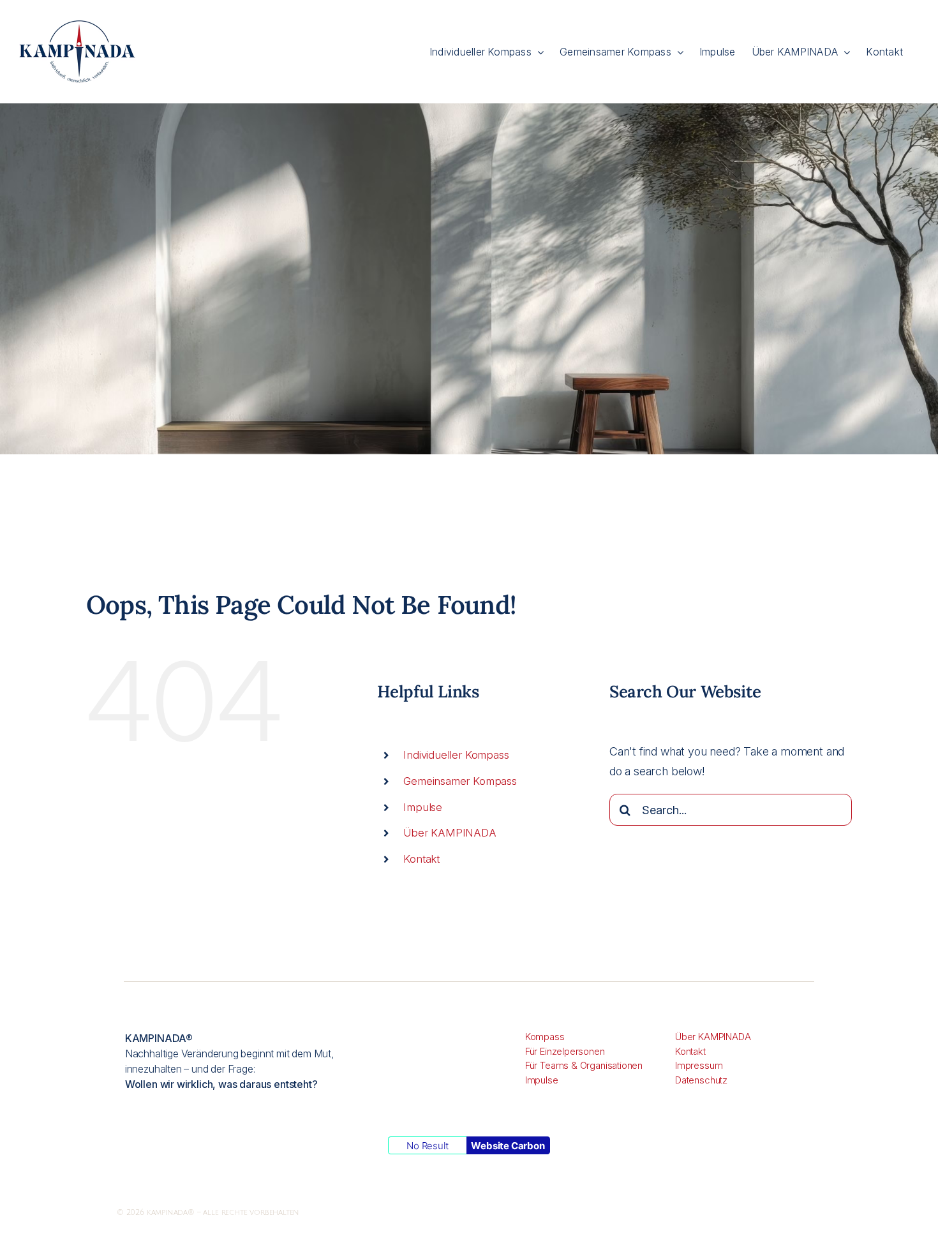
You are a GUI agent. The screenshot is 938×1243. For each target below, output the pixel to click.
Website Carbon (507, 1146)
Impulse (422, 807)
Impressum (698, 1065)
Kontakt (421, 858)
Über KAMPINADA (449, 832)
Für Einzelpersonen (565, 1051)
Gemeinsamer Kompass (460, 781)
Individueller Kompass (456, 754)
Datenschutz (701, 1080)
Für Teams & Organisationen (584, 1065)
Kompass (545, 1037)
